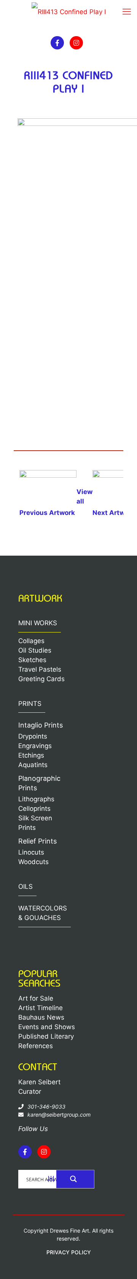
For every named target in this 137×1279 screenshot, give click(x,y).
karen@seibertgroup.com (59, 1114)
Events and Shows (46, 1027)
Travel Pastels (39, 669)
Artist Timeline (40, 1008)
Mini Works (37, 623)
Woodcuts (33, 862)
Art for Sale (35, 998)
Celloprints (34, 808)
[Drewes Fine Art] (68, 13)
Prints (29, 703)
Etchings (31, 755)
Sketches (32, 660)
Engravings (35, 746)
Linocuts (31, 852)
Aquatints (33, 765)
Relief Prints (37, 841)
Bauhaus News (41, 1017)
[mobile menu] (126, 11)
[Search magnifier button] (75, 1179)
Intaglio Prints (40, 725)
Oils (25, 886)
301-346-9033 (46, 1106)
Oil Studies (34, 650)
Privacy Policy (68, 1252)
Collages (31, 641)
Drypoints (32, 736)
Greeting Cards (41, 679)
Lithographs (36, 799)
